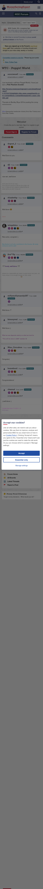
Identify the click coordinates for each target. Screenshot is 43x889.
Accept (21, 453)
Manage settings (21, 465)
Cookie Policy (11, 435)
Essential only (21, 459)
